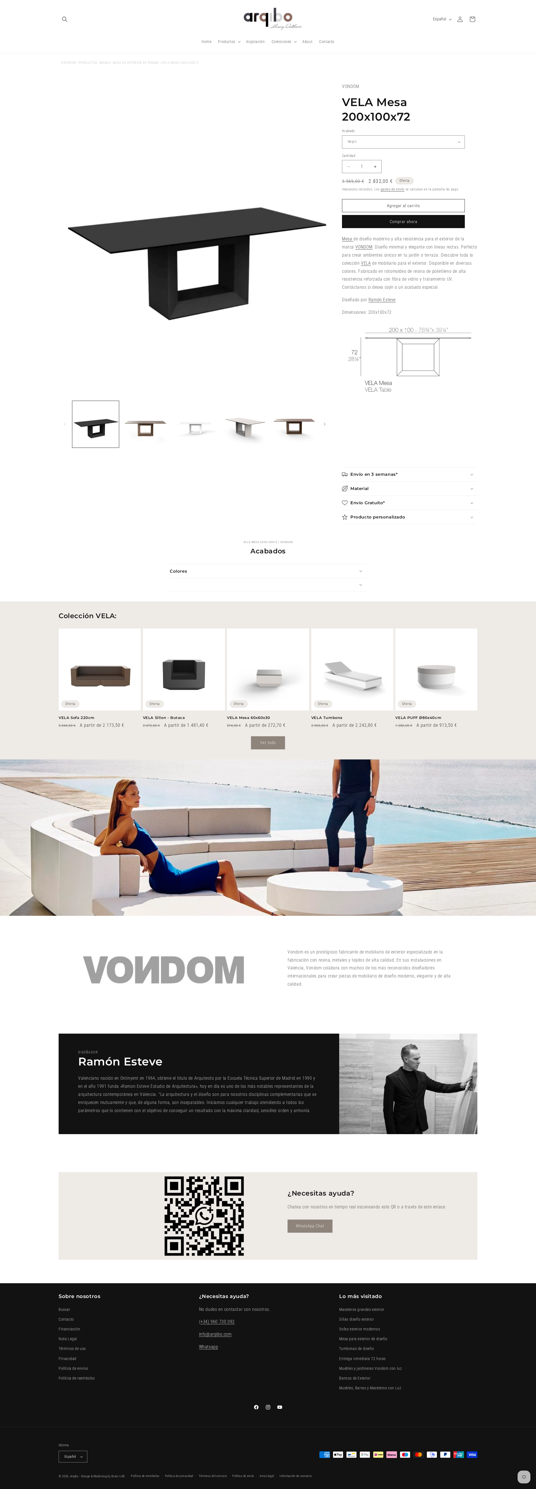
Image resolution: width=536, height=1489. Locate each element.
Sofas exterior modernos (359, 1329)
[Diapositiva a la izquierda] (65, 424)
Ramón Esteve (382, 299)
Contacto (66, 1319)
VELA (366, 263)
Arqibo (74, 1476)
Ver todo (268, 742)
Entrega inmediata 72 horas (362, 1358)
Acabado (348, 131)
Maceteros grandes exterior (361, 1309)
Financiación (69, 1329)
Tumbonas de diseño (356, 1348)
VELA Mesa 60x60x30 (248, 717)
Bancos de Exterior (354, 1378)
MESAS (105, 63)
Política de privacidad (179, 1476)
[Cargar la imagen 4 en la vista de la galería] (244, 424)
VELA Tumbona (327, 717)
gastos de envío (393, 189)
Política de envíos (73, 1368)
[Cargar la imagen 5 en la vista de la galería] (294, 424)
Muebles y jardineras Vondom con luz (370, 1368)
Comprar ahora (403, 221)
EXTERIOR (68, 63)
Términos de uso (72, 1348)
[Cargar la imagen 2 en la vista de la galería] (145, 424)
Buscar (64, 1309)
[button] (65, 19)
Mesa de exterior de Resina (136, 63)
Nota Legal (68, 1339)
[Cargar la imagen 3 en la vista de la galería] (194, 424)
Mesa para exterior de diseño (363, 1339)
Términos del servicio (213, 1476)
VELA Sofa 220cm (77, 717)
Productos (88, 63)
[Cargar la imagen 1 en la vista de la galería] (95, 424)
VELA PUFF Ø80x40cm (418, 717)
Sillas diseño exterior (356, 1319)
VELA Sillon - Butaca (164, 717)
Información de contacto (295, 1476)
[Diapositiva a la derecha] (325, 424)
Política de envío (243, 1476)
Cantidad (348, 156)
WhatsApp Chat (310, 1226)
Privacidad (67, 1358)
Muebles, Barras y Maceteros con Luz (370, 1388)
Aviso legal (267, 1476)
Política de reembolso (77, 1378)
